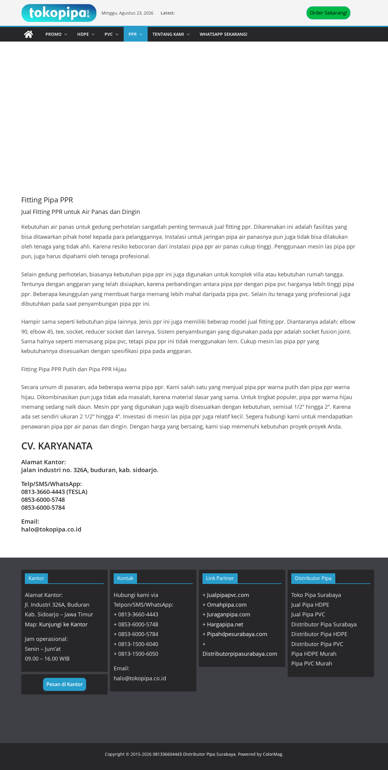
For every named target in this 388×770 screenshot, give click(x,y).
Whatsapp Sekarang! (223, 34)
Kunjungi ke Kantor (63, 624)
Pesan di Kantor (64, 684)
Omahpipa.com (227, 604)
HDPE (83, 34)
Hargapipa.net (225, 624)
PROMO (53, 34)
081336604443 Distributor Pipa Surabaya (194, 754)
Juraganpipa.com (228, 614)
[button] (65, 34)
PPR (133, 34)
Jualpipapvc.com (228, 594)
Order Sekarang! (328, 12)
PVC (109, 34)
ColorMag (272, 754)
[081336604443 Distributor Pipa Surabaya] (28, 34)
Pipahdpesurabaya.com (237, 634)
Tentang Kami (168, 34)
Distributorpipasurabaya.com (239, 653)
